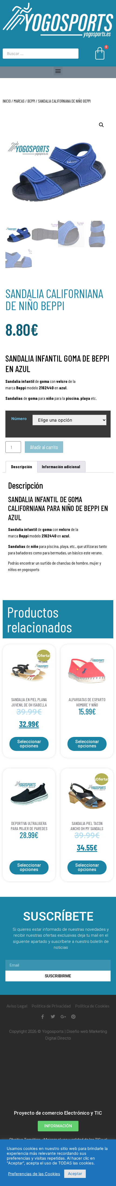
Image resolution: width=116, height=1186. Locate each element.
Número (19, 419)
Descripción (21, 466)
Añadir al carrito (44, 447)
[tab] (21, 467)
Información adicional (61, 466)
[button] (58, 71)
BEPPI (31, 101)
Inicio (7, 101)
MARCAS (19, 101)
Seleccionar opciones (29, 743)
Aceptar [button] (75, 1173)
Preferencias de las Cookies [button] (34, 1173)
